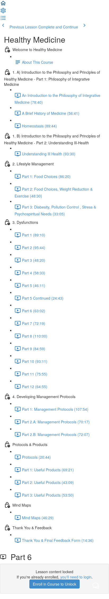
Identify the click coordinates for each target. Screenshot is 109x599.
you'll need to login (76, 577)
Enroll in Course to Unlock (54, 584)
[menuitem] (3, 12)
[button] (3, 4)
